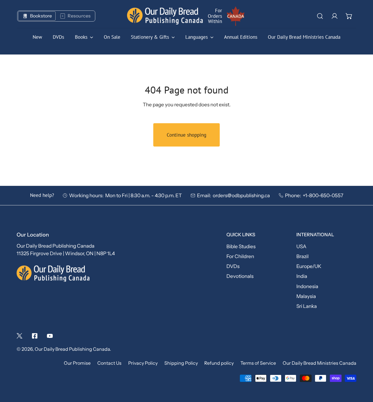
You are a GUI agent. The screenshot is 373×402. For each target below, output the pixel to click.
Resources (79, 16)
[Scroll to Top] (361, 370)
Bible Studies (241, 246)
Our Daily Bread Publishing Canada (72, 349)
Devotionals (240, 276)
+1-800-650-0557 (323, 195)
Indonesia (307, 286)
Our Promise (77, 363)
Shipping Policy (181, 363)
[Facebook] (34, 336)
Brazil (302, 256)
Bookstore (41, 16)
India (301, 276)
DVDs (233, 266)
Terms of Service (258, 363)
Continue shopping (186, 135)
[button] (349, 16)
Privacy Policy (143, 363)
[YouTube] (49, 336)
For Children (240, 256)
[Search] (320, 16)
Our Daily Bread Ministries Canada (319, 363)
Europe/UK (308, 266)
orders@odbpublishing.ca (241, 195)
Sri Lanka (306, 306)
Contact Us (109, 363)
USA (301, 246)
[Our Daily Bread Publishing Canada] (165, 16)
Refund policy (219, 363)
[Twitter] (19, 336)
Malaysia (306, 296)
